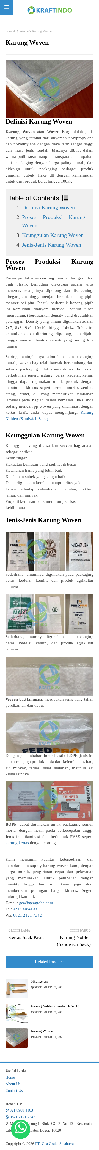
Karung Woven (42, 1031)
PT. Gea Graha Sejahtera (54, 1144)
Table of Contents (33, 198)
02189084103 (25, 909)
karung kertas (17, 843)
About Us (13, 1084)
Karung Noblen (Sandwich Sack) (55, 1006)
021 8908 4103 (21, 1110)
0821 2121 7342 (27, 915)
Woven (24, 31)
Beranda (11, 31)
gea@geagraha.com (36, 903)
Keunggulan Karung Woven (53, 235)
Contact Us (14, 1090)
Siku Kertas (39, 981)
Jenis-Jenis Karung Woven (51, 245)
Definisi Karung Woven (48, 207)
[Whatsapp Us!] (20, 1129)
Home (10, 1077)
